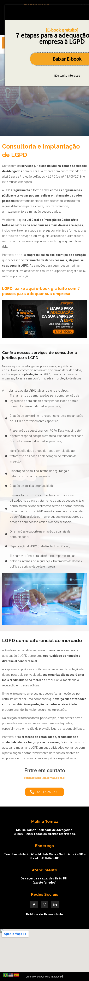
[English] (11, 975)
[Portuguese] (5, 975)
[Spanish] (16, 975)
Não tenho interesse (67, 75)
